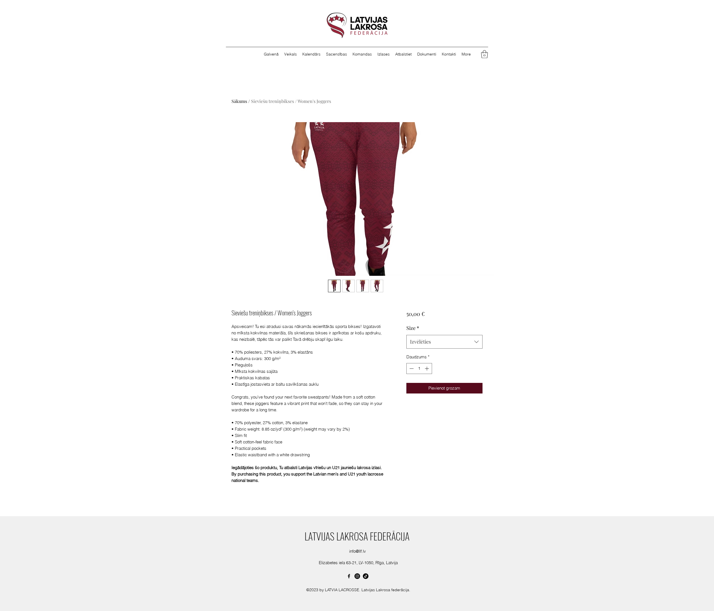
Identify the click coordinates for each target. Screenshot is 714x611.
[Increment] (427, 368)
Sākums (239, 101)
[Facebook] (349, 576)
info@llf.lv (357, 551)
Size (412, 328)
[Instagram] (357, 576)
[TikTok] (365, 576)
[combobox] (444, 342)
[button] (383, 54)
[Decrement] (411, 368)
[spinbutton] (419, 368)
